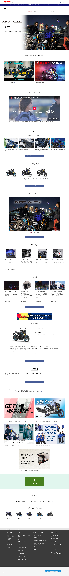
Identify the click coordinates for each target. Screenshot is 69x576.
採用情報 (52, 545)
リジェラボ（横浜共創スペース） (39, 543)
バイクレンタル (44, 4)
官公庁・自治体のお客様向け (39, 532)
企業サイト (53, 532)
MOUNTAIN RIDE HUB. (37, 544)
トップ (7, 4)
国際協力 (19, 558)
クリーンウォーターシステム (23, 556)
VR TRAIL (35, 547)
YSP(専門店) (29, 4)
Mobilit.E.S (35, 549)
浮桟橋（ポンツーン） (22, 541)
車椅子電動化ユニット (10, 539)
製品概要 (30, 11)
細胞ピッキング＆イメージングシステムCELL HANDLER (22, 552)
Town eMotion (35, 537)
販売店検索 (37, 4)
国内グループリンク (54, 552)
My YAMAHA (56, 4)
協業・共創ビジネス (37, 535)
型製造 (19, 539)
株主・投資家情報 (54, 538)
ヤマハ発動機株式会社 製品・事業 (8, 529)
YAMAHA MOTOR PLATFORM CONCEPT (40, 540)
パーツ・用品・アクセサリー (10, 269)
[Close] (67, 571)
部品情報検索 (9, 547)
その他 (62, 4)
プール (19, 538)
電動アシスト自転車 (10, 536)
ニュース (52, 539)
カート (8, 541)
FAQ (51, 4)
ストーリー (53, 542)
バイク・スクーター (16, 529)
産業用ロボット (20, 536)
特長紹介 (35, 11)
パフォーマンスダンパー (11, 542)
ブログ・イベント (21, 4)
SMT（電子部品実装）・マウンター (24, 535)
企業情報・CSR (53, 535)
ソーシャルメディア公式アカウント (57, 553)
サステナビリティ (54, 536)
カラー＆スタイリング (44, 11)
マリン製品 (9, 538)
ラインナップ (12, 4)
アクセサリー (59, 11)
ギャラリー (53, 541)
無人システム (20, 542)
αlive (34, 546)
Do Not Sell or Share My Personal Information (52, 571)
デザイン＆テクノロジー (55, 544)
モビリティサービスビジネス (23, 559)
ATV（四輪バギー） (10, 544)
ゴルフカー (20, 544)
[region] (34, 571)
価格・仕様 (52, 11)
